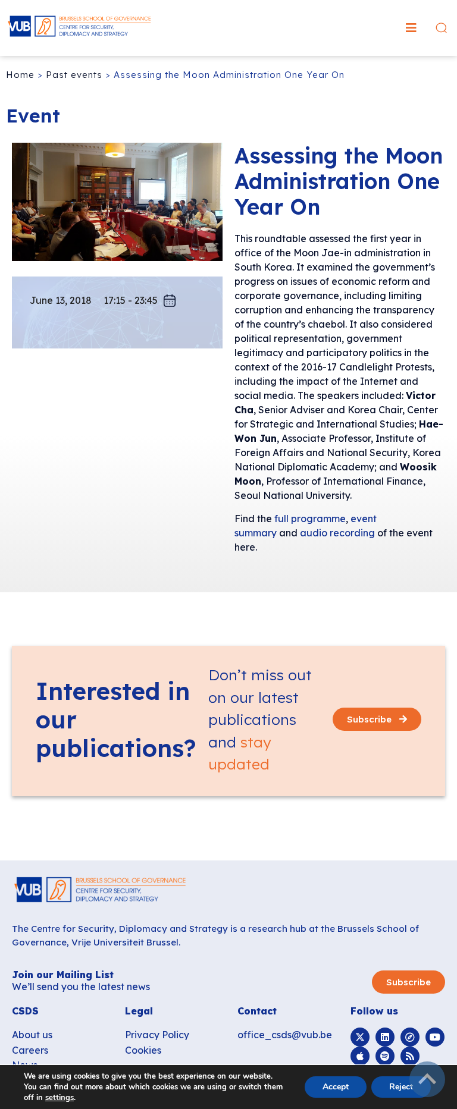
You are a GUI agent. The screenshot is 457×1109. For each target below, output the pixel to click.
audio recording (337, 533)
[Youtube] (435, 1037)
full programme (310, 518)
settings (59, 1097)
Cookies (143, 1050)
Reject (401, 1086)
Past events (74, 74)
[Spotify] (385, 1056)
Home (20, 74)
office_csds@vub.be (284, 1035)
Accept (336, 1086)
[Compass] (410, 1037)
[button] (411, 28)
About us (32, 1035)
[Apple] (360, 1056)
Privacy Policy (157, 1035)
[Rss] (410, 1056)
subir (427, 1079)
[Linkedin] (385, 1037)
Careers (30, 1050)
